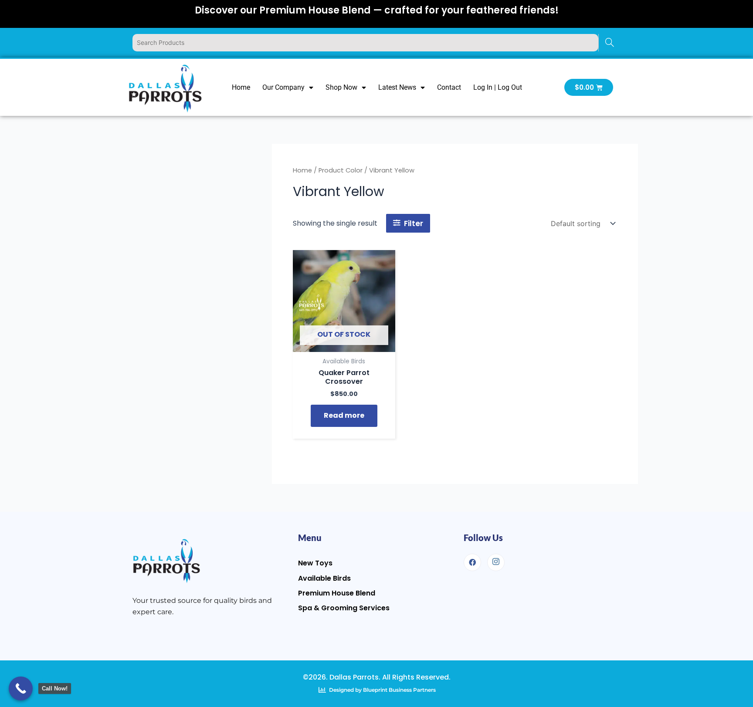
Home (241, 87)
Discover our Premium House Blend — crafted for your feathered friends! (377, 10)
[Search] (609, 42)
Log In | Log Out (497, 87)
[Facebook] (472, 562)
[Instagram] (496, 562)
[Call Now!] (21, 688)
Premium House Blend (336, 593)
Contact (449, 87)
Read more (344, 415)
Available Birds (324, 578)
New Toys (315, 563)
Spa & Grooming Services (344, 608)
